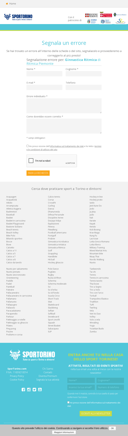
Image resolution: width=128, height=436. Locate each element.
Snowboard (53, 316)
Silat (50, 301)
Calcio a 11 (11, 250)
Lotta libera (95, 244)
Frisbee (51, 238)
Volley (92, 316)
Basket (9, 217)
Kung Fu (93, 235)
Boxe (8, 244)
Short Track (53, 298)
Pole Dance (53, 268)
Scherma (52, 280)
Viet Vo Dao (95, 313)
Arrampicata (12, 205)
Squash (51, 322)
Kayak (92, 223)
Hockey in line (96, 196)
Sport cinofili (54, 319)
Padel (9, 283)
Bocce (9, 241)
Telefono (71, 82)
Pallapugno (11, 304)
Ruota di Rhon (54, 277)
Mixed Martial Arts (98, 250)
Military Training (97, 247)
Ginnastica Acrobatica (58, 241)
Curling (51, 205)
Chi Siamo (47, 368)
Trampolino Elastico (99, 298)
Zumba (93, 331)
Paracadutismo (13, 310)
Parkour (10, 316)
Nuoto (93, 262)
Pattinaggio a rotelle (15, 319)
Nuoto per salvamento (17, 268)
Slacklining (53, 307)
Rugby (51, 274)
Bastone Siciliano (14, 226)
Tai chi (93, 271)
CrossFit (52, 202)
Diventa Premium (48, 376)
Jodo (92, 208)
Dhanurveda (54, 211)
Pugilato (52, 271)
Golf (50, 250)
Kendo (93, 226)
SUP (50, 331)
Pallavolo (10, 307)
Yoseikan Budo (97, 328)
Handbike (52, 256)
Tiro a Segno (96, 286)
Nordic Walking (97, 259)
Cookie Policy (17, 379)
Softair (51, 310)
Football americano (57, 232)
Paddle (9, 280)
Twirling (93, 307)
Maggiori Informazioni (64, 432)
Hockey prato (96, 199)
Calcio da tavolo (14, 262)
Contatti (48, 372)
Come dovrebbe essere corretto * (44, 116)
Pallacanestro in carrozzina (19, 295)
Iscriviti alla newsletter (95, 413)
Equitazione (53, 223)
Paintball (10, 286)
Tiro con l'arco (96, 292)
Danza (51, 208)
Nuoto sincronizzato (16, 274)
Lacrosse (94, 238)
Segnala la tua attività (47, 379)
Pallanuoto (11, 301)
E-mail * (30, 82)
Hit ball (51, 259)
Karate (93, 220)
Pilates (9, 325)
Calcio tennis (54, 196)
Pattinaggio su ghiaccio (17, 322)
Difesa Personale (56, 214)
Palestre (10, 289)
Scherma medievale (57, 283)
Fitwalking (52, 229)
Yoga (92, 325)
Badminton (11, 211)
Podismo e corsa (14, 334)
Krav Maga (95, 232)
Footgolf (52, 235)
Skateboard (53, 304)
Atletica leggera (13, 208)
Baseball (10, 214)
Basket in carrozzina (15, 220)
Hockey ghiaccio (55, 262)
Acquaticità (11, 199)
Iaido (92, 202)
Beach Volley (12, 232)
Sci (49, 286)
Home (12, 3)
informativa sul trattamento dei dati (67, 146)
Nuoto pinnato (13, 271)
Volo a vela (95, 319)
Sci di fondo (53, 292)
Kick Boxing (95, 229)
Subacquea (53, 328)
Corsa (51, 199)
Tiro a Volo (95, 289)
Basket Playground (15, 223)
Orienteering (12, 277)
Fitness (51, 226)
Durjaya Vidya (54, 220)
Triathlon (94, 301)
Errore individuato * (37, 96)
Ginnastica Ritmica (56, 247)
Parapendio (12, 313)
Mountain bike (96, 253)
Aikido (9, 202)
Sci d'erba (52, 289)
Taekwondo (95, 268)
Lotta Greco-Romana (99, 241)
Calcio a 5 (11, 253)
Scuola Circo (54, 295)
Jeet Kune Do (96, 205)
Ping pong (11, 328)
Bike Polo (10, 235)
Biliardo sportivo (14, 238)
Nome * (30, 69)
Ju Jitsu (93, 211)
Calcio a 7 (11, 256)
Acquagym (11, 196)
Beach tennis (12, 229)
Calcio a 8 (11, 259)
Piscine (9, 331)
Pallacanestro (12, 292)
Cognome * (72, 69)
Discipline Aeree (55, 217)
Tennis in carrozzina (99, 277)
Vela (92, 310)
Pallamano (11, 298)
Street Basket (54, 325)
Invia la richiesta (38, 173)
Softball (51, 313)
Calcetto (10, 247)
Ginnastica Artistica (57, 244)
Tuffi (92, 304)
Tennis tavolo (96, 280)
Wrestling (94, 322)
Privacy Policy (17, 376)
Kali (91, 217)
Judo (92, 214)
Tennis (93, 274)
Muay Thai (94, 256)
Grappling (53, 253)
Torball (93, 295)
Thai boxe (94, 283)
